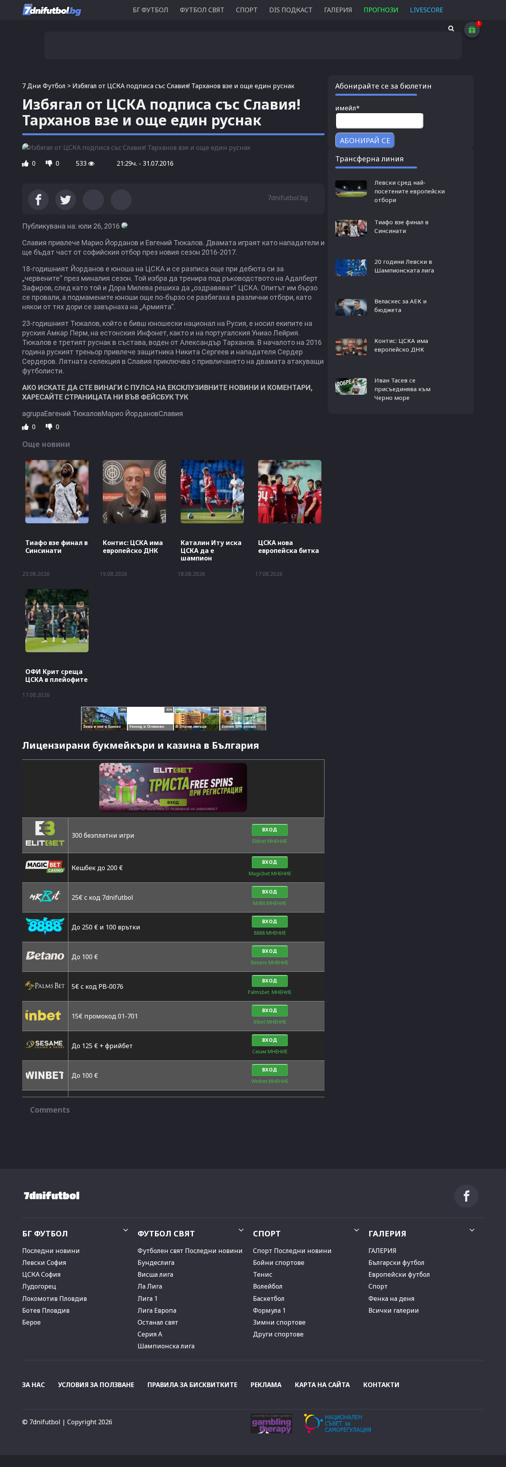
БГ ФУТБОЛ (150, 10)
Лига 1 (148, 1298)
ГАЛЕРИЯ (338, 10)
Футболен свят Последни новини (190, 1250)
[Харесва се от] (26, 163)
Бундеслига (156, 1262)
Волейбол (268, 1286)
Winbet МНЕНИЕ (269, 1081)
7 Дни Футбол (44, 85)
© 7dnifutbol (41, 1422)
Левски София (44, 1262)
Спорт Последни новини (292, 1250)
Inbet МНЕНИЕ (269, 1021)
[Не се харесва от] (50, 163)
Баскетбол (269, 1298)
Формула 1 (269, 1310)
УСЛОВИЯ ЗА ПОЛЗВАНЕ (96, 1384)
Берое (31, 1322)
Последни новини (51, 1250)
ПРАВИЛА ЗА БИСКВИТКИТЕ (192, 1384)
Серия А (150, 1334)
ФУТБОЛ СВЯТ (202, 10)
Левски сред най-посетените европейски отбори (409, 191)
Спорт (378, 1286)
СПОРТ (247, 10)
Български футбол (396, 1262)
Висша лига (155, 1274)
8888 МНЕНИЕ (270, 932)
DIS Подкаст (291, 10)
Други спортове (278, 1334)
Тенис (262, 1274)
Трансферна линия (369, 158)
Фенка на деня (391, 1298)
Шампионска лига (166, 1346)
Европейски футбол (399, 1274)
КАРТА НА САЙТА (322, 1384)
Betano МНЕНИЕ (269, 962)
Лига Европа (157, 1310)
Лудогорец (39, 1286)
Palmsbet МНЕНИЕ (269, 992)
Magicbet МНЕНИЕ (270, 873)
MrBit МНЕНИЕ (269, 903)
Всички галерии (393, 1310)
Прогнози (381, 10)
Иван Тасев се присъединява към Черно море (402, 388)
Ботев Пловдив (46, 1310)
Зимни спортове (279, 1322)
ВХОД (270, 829)
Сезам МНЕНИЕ (269, 1051)
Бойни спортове (278, 1262)
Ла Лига (150, 1286)
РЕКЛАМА (266, 1384)
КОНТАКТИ (381, 1384)
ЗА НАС (33, 1384)
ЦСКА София (41, 1274)
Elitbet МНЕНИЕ (269, 841)
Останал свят (158, 1322)
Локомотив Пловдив (54, 1298)
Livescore (426, 10)
